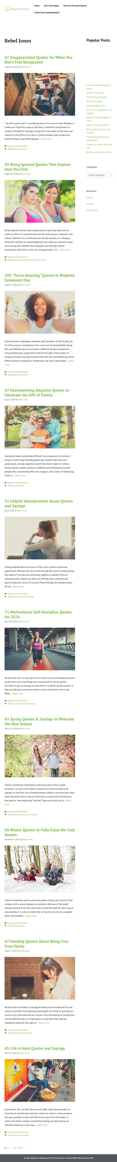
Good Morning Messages (96, 97)
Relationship (13, 149)
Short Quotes (32, 814)
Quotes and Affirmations (18, 146)
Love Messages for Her (96, 105)
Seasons (22, 814)
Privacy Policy (92, 210)
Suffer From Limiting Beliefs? (47, 12)
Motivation (23, 374)
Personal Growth (14, 703)
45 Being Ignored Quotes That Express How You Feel (38, 167)
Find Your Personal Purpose (75, 5)
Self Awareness (28, 703)
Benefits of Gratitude (95, 93)
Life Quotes (12, 926)
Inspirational (13, 374)
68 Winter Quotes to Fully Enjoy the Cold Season (40, 832)
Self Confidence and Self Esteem (32, 260)
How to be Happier (94, 101)
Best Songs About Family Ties (98, 152)
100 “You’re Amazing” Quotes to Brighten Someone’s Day (40, 278)
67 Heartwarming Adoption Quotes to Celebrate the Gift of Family (37, 392)
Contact (89, 197)
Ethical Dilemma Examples (97, 125)
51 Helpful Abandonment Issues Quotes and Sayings (39, 503)
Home (36, 5)
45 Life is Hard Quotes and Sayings (35, 1048)
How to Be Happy (51, 5)
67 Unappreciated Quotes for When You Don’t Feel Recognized (38, 60)
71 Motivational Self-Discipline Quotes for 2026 (38, 614)
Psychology (29, 596)
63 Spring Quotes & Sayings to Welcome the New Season (39, 721)
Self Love (23, 149)
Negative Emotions (16, 596)
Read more (46, 138)
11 (15, 1147)
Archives (89, 204)
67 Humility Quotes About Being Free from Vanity (37, 944)
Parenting (19, 485)
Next (22, 1147)
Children (11, 485)
